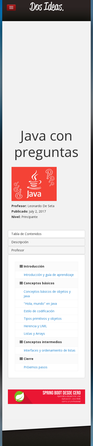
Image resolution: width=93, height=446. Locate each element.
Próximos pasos (35, 367)
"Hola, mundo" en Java (40, 303)
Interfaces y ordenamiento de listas (49, 350)
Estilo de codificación (39, 311)
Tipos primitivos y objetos (43, 318)
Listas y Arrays (34, 333)
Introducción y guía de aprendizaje (49, 275)
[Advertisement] (46, 76)
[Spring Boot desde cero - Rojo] (46, 396)
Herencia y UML (35, 326)
